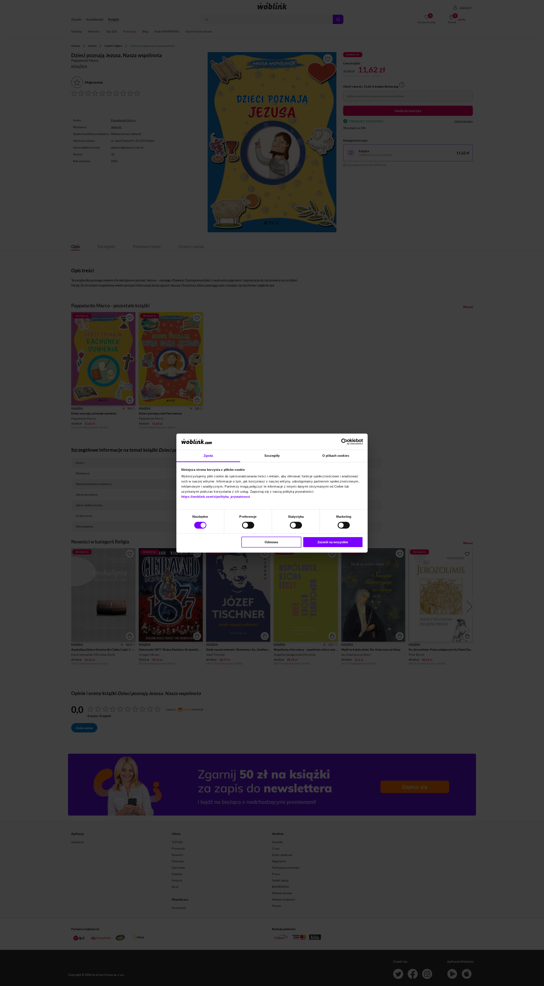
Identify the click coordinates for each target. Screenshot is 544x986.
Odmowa (271, 542)
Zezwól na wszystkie (332, 542)
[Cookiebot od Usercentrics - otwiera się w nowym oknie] (344, 441)
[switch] (248, 525)
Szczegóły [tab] (272, 455)
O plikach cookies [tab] (335, 455)
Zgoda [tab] (208, 455)
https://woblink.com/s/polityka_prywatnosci (215, 496)
